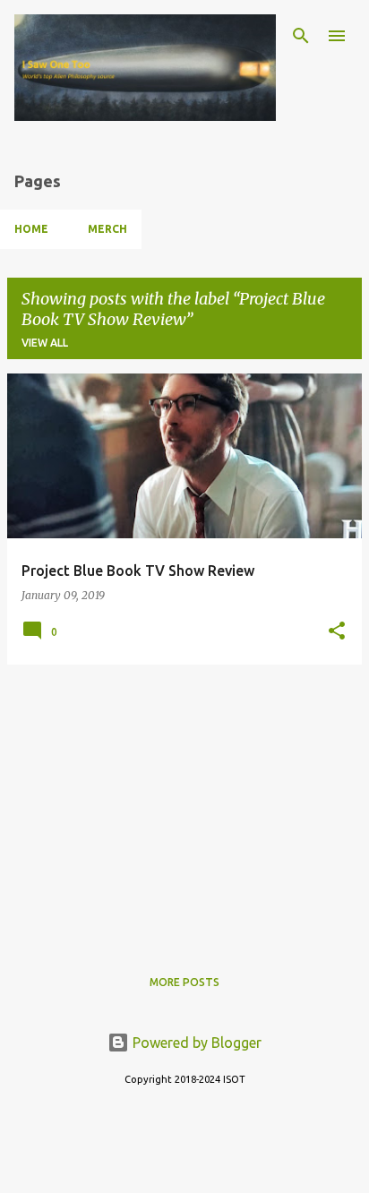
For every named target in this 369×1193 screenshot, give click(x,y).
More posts (184, 982)
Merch (107, 229)
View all (44, 342)
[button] (337, 631)
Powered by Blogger (195, 1042)
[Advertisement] (184, 804)
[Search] (301, 35)
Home (31, 229)
